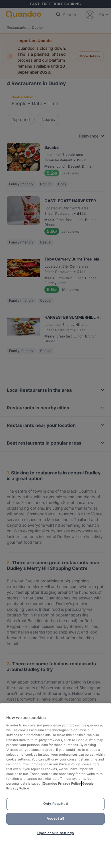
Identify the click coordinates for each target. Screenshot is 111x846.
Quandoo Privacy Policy (62, 783)
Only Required (55, 804)
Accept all (55, 818)
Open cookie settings (55, 833)
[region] (55, 774)
